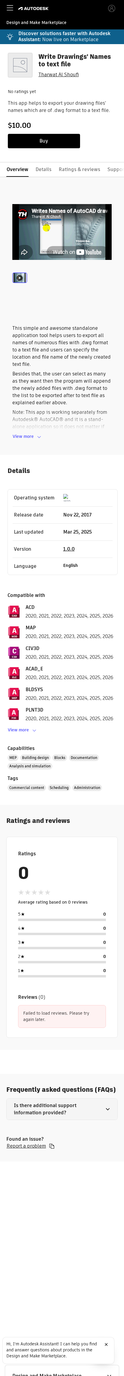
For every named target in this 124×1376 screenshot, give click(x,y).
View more (23, 436)
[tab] (19, 285)
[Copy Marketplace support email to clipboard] (52, 1146)
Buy (43, 140)
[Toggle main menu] (10, 7)
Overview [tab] (17, 169)
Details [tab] (43, 169)
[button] (62, 1109)
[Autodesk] (34, 9)
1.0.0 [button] (69, 549)
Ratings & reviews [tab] (79, 169)
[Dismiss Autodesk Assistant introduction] (106, 1344)
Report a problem (26, 1146)
